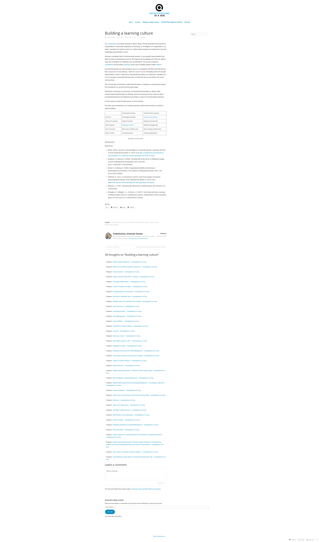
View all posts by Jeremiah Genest (138, 238)
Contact (137, 22)
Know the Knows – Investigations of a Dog (126, 306)
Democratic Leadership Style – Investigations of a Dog (130, 296)
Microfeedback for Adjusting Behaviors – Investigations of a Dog (133, 378)
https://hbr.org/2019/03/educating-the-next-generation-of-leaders (131, 182)
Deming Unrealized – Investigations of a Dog (127, 390)
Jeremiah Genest (111, 37)
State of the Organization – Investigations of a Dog (129, 405)
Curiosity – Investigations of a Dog (123, 331)
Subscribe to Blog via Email (114, 500)
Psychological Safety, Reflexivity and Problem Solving (150, 247)
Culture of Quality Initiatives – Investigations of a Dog (129, 360)
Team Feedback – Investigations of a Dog (126, 321)
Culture (121, 37)
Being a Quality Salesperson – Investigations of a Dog (129, 262)
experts (159, 65)
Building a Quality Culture (151, 22)
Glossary (187, 22)
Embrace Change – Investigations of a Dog (126, 420)
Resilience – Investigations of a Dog (124, 400)
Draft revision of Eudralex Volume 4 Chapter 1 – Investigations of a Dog (135, 452)
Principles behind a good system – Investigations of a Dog (131, 291)
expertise (127, 65)
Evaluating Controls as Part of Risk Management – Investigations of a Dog (136, 351)
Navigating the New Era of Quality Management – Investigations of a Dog (135, 425)
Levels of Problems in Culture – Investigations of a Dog (130, 286)
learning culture (139, 222)
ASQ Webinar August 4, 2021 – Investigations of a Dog (130, 341)
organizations (113, 44)
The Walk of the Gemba (112, 247)
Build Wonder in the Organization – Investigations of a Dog (131, 415)
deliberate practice (116, 222)
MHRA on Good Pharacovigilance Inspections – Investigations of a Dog (135, 267)
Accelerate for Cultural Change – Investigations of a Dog (130, 326)
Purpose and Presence (151, 117)
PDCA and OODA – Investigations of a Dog (126, 430)
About (131, 22)
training (156, 222)
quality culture (149, 222)
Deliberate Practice (128, 125)
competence (109, 65)
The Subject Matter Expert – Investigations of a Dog (129, 281)
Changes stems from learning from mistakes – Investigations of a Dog (135, 301)
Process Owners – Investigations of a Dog (126, 272)
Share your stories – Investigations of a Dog (126, 336)
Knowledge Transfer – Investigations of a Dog (127, 311)
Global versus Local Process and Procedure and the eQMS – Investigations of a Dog (139, 395)
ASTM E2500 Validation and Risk (171, 22)
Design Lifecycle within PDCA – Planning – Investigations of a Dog (133, 277)
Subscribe (110, 512)
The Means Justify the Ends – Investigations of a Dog (129, 410)
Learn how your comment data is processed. (146, 489)
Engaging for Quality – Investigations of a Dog (127, 346)
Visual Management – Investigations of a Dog (127, 316)
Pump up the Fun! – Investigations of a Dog (126, 365)
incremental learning (128, 222)
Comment (160, 483)
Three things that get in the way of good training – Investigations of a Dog (136, 355)
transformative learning (111, 224)
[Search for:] (199, 34)
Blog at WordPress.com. (159, 536)
